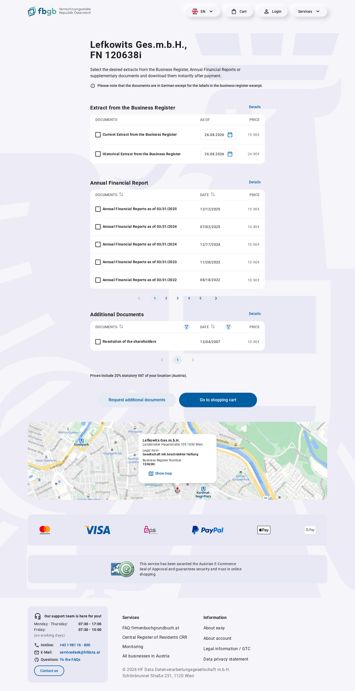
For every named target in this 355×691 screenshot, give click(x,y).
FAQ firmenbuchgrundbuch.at (150, 627)
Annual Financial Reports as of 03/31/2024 (140, 226)
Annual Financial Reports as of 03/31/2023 (140, 262)
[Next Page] (216, 298)
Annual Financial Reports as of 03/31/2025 (140, 209)
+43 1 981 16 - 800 (75, 645)
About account (217, 638)
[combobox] (218, 135)
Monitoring (132, 646)
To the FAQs (70, 659)
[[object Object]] (186, 327)
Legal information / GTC (227, 648)
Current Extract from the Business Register (140, 134)
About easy (214, 627)
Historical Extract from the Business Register (142, 154)
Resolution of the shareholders (129, 341)
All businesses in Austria (146, 656)
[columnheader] (142, 195)
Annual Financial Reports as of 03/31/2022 (140, 280)
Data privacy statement (225, 659)
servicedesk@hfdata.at (80, 652)
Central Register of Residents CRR (154, 637)
